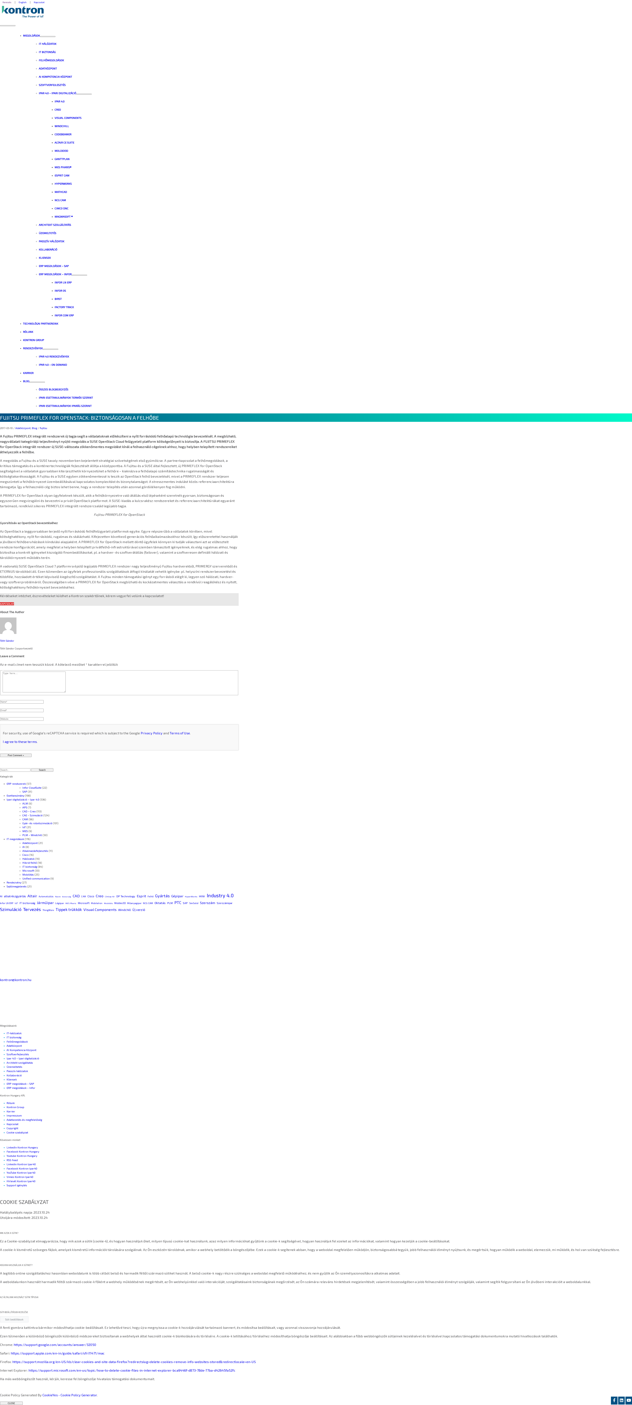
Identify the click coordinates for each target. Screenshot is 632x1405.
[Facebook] (614, 1401)
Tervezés (32, 909)
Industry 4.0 (220, 895)
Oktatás (160, 903)
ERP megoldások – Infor (21, 1087)
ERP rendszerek (16, 783)
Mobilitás (28, 874)
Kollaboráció (14, 1075)
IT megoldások (15, 838)
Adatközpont (23, 428)
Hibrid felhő (29, 862)
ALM (25, 803)
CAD (76, 895)
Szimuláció (10, 909)
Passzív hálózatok (17, 1071)
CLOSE (11, 1403)
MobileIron (96, 903)
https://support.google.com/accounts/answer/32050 (55, 1345)
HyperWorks (191, 896)
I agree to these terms (20, 742)
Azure (58, 896)
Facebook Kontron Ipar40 (22, 1168)
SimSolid (193, 903)
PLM (170, 903)
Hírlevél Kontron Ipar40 (21, 1181)
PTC (177, 902)
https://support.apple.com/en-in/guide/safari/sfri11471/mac (58, 1353)
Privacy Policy (152, 733)
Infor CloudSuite (31, 787)
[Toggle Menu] (47, 36)
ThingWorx (48, 910)
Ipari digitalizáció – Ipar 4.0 (23, 799)
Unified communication (36, 878)
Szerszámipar (225, 903)
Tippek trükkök (69, 909)
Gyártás (162, 895)
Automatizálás (46, 896)
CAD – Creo (29, 811)
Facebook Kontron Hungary (23, 1151)
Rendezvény (14, 882)
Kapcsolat (7, 603)
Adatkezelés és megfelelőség (24, 1119)
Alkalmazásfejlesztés (35, 850)
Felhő (151, 896)
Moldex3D (120, 903)
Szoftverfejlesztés (18, 1054)
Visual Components (100, 909)
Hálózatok (28, 858)
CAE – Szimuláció (32, 815)
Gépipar (177, 896)
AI (23, 846)
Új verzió (138, 910)
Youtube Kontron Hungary (22, 1155)
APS (24, 807)
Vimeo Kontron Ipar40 (20, 1176)
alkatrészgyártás (15, 896)
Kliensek (12, 1079)
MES (25, 831)
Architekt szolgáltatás (20, 1062)
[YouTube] (628, 1401)
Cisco (25, 854)
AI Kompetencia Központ (21, 1049)
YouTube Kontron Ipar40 (21, 1172)
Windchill (124, 910)
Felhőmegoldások (17, 1041)
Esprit (141, 896)
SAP (24, 791)
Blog (34, 428)
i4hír (202, 896)
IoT (24, 827)
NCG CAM (148, 903)
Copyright (12, 1128)
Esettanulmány (15, 795)
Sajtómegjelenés (16, 886)
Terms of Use (180, 733)
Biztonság (66, 896)
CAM (25, 819)
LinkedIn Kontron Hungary (22, 1147)
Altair (32, 896)
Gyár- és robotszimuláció (37, 823)
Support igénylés (17, 1185)
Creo (99, 896)
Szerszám (207, 903)
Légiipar (59, 903)
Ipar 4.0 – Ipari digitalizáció (23, 1058)
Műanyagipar (134, 903)
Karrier (11, 1111)
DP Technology (125, 896)
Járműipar (45, 903)
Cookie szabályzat (17, 1132)
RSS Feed (12, 1160)
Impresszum (14, 1115)
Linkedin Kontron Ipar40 (21, 1164)
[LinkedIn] (621, 1401)
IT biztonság (29, 866)
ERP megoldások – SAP (20, 1083)
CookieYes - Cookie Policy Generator (69, 1395)
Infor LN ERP (6, 903)
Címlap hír (110, 896)
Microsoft (28, 870)
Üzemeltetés (14, 1066)
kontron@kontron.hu (15, 980)
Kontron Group (15, 1107)
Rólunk (11, 1102)
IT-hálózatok (14, 1033)
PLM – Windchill (32, 835)
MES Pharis (71, 903)
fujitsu (43, 428)
